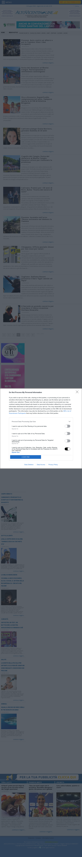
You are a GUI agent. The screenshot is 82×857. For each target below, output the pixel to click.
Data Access (41, 464)
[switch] (67, 426)
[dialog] (41, 428)
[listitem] (41, 421)
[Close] (78, 393)
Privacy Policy (53, 464)
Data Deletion (29, 464)
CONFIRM (26, 457)
